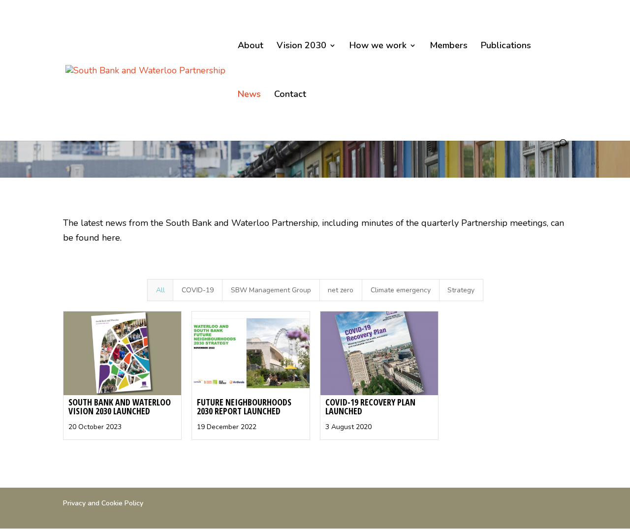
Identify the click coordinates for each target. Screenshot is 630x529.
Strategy (460, 290)
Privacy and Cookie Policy (103, 503)
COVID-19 (198, 290)
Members (449, 46)
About (250, 46)
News (249, 95)
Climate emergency (401, 290)
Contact (290, 95)
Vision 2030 (301, 46)
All (160, 290)
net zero (340, 290)
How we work (378, 46)
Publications (506, 46)
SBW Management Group (271, 290)
